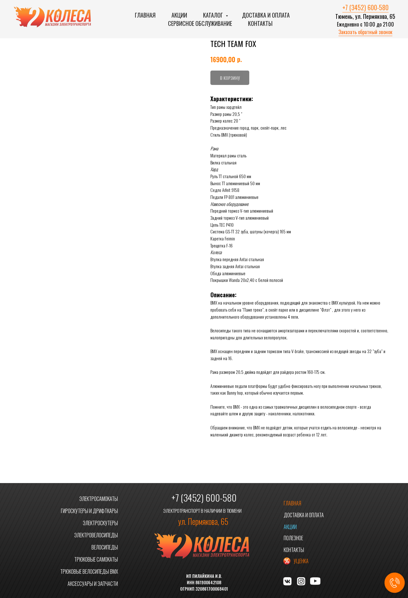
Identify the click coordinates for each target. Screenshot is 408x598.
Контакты (260, 23)
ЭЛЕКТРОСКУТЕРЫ (100, 523)
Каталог (213, 15)
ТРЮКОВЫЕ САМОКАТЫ (96, 559)
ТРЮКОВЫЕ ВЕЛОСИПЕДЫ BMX (89, 571)
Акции (179, 15)
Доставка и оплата (266, 15)
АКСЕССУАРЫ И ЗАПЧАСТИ (93, 583)
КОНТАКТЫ (294, 550)
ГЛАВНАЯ (292, 503)
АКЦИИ (290, 527)
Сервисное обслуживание (200, 23)
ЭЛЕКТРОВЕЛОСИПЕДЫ (96, 535)
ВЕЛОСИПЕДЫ (104, 547)
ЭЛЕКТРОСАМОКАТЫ (98, 499)
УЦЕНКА (301, 561)
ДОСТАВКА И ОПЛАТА (304, 515)
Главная (145, 15)
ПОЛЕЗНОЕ (293, 538)
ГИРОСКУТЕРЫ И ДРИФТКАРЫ (89, 511)
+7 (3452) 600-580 (365, 7)
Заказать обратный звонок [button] (365, 32)
